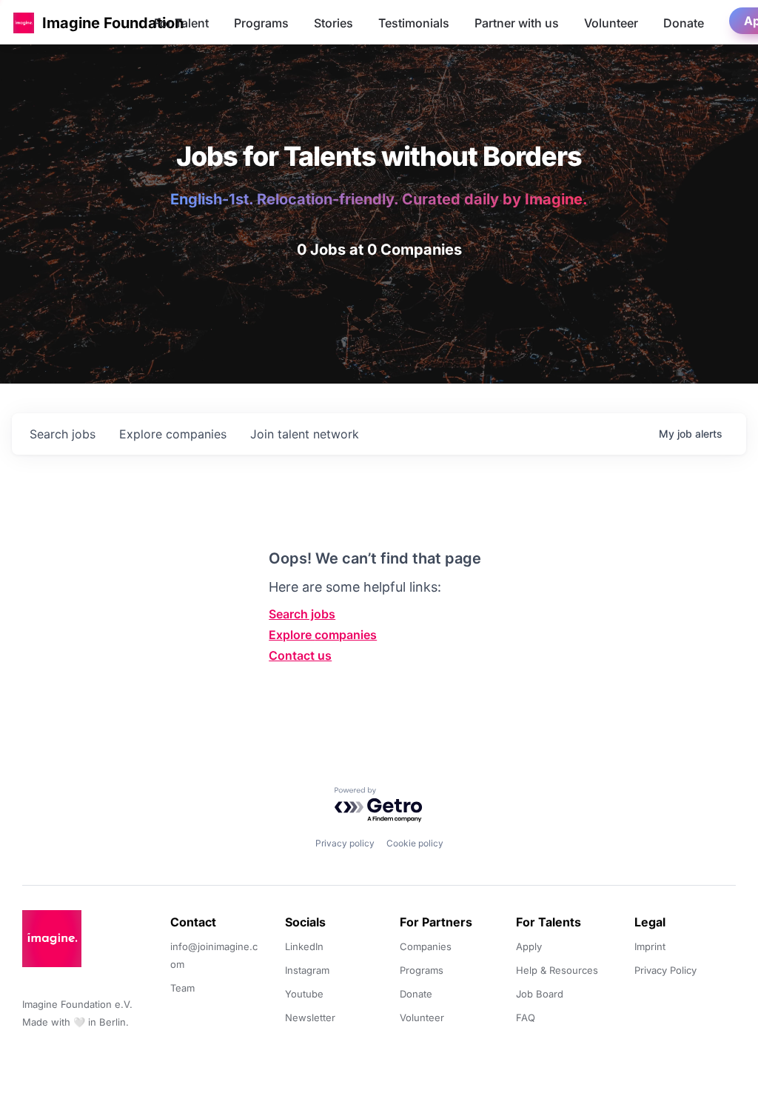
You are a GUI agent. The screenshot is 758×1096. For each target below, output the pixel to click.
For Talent (181, 23)
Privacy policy (345, 843)
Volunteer (611, 23)
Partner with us (516, 23)
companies (173, 434)
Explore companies (323, 634)
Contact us (300, 655)
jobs (62, 434)
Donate (683, 23)
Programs (261, 23)
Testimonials (413, 23)
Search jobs (302, 614)
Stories (333, 23)
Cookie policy (414, 843)
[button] (23, 22)
